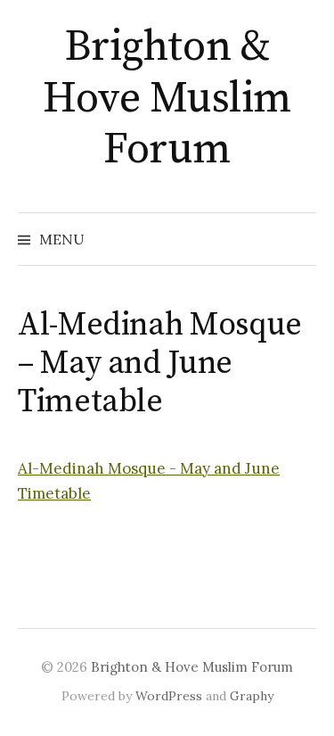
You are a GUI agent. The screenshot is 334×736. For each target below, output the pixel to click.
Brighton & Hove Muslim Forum (167, 99)
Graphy (251, 696)
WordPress (168, 696)
